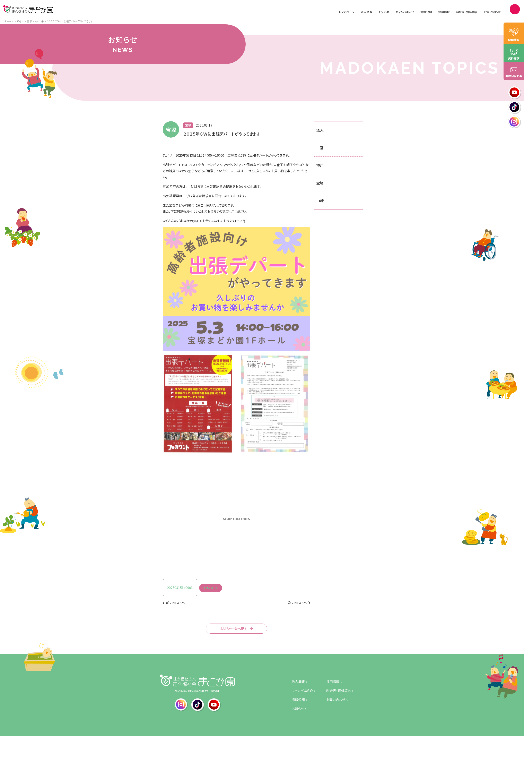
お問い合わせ (492, 12)
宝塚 (320, 183)
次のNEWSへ (297, 602)
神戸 (320, 165)
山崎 (320, 200)
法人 (320, 130)
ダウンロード (210, 588)
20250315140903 (180, 587)
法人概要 (366, 12)
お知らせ (384, 12)
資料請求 (513, 58)
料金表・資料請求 (467, 12)
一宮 (320, 147)
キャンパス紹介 (405, 12)
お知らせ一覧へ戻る (233, 628)
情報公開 (426, 12)
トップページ (347, 12)
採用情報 (444, 12)
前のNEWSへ (175, 602)
